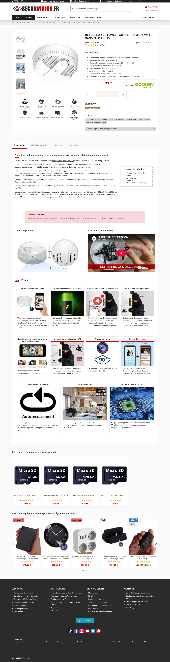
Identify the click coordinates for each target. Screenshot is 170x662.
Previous (14, 543)
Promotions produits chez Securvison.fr (66, 593)
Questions (73, 145)
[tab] (120, 129)
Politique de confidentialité (24, 602)
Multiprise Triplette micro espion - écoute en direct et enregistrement (85, 558)
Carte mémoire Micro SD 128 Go (85, 495)
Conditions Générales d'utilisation (27, 599)
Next (156, 543)
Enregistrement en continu (96, 119)
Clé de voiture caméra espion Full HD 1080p (143, 557)
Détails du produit (39, 145)
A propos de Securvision (23, 593)
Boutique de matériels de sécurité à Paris (140, 597)
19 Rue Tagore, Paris (81, 1)
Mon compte (93, 593)
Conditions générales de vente (26, 596)
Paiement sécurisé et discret (99, 605)
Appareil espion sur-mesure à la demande (63, 609)
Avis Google (130, 608)
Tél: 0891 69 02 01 (133, 605)
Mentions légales (20, 605)
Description (19, 145)
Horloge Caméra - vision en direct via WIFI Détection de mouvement (56, 557)
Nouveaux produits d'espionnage (64, 596)
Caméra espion (132, 119)
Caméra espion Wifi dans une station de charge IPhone (114, 557)
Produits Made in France (60, 599)
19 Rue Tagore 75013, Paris (137, 602)
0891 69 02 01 (20, 1)
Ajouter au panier (109, 94)
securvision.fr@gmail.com (53, 1)
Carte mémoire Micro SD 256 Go (114, 495)
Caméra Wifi (145, 119)
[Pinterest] (91, 116)
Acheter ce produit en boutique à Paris (101, 129)
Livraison (91, 596)
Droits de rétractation (96, 599)
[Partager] (85, 116)
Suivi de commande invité (98, 602)
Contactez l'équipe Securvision (138, 593)
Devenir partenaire (21, 609)
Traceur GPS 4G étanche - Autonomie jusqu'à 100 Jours (26, 557)
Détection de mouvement (96, 123)
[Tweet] (89, 116)
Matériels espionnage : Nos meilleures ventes (66, 603)
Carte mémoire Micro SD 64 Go (55, 495)
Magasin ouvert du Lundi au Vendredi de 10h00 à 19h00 (124, 1)
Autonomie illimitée (116, 119)
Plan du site (18, 612)
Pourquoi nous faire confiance (100, 612)
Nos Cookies (93, 609)
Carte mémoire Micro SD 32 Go (26, 495)
